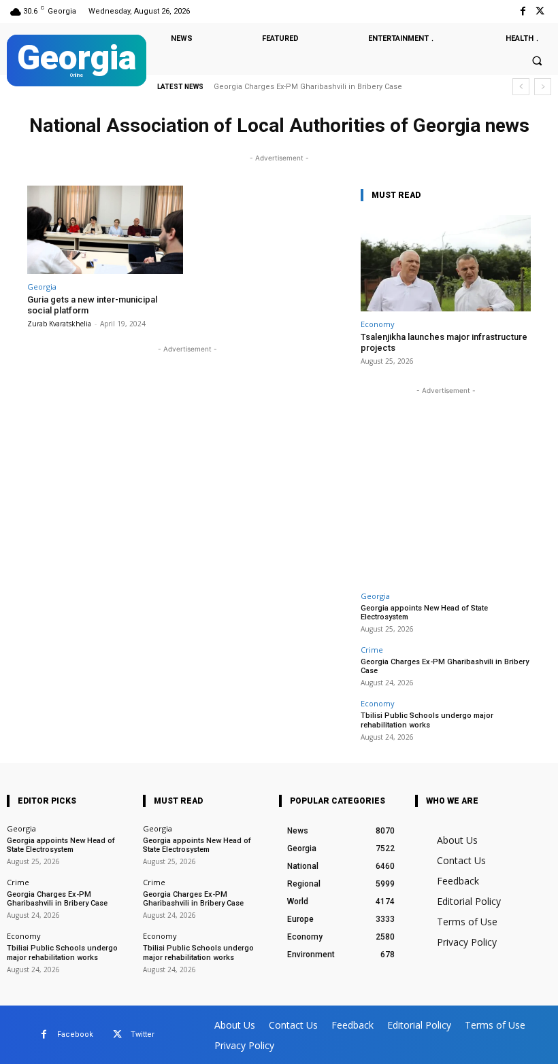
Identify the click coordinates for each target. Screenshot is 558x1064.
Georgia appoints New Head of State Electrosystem (424, 612)
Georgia (41, 286)
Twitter (142, 1034)
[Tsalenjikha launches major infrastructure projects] (446, 263)
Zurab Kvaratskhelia (59, 323)
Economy (378, 324)
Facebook (75, 1034)
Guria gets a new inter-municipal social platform (92, 304)
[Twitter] (539, 11)
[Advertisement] (446, 483)
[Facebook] (522, 11)
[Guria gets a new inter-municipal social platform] (105, 230)
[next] (542, 86)
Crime (372, 649)
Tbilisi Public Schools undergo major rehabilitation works (427, 720)
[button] (537, 61)
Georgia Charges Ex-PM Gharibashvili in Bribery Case (308, 86)
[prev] (520, 86)
